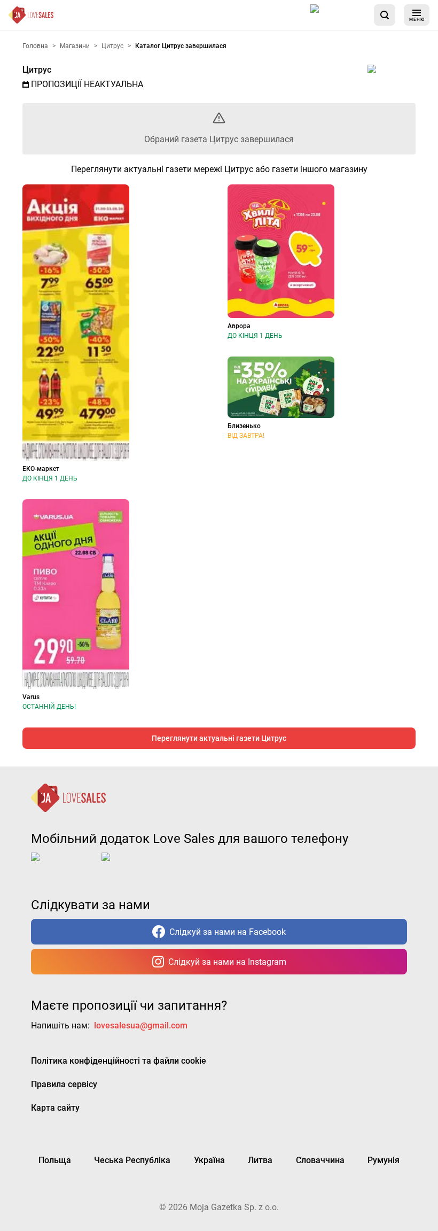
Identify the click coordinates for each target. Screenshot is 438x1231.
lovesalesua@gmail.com (140, 1025)
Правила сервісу (64, 1084)
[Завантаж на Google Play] (134, 865)
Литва (260, 1160)
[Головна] (31, 15)
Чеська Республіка (132, 1160)
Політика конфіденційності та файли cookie (118, 1061)
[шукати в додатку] (384, 15)
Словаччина (320, 1160)
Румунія (383, 1160)
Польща (54, 1160)
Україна (209, 1160)
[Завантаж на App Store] (338, 15)
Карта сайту (55, 1108)
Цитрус (36, 70)
